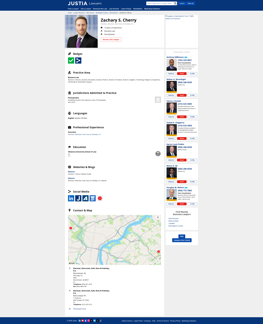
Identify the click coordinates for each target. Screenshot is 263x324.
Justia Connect (127, 321)
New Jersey (90, 13)
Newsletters (137, 9)
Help (154, 321)
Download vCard (79, 309)
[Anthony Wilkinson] (172, 64)
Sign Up (190, 3)
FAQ (181, 236)
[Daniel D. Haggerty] (172, 129)
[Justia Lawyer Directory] (77, 3)
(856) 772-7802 (185, 190)
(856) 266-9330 (185, 82)
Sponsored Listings (182, 52)
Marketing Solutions (152, 9)
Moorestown (114, 13)
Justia (70, 13)
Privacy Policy (175, 321)
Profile (192, 73)
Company (147, 321)
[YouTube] (82, 320)
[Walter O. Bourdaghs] (172, 86)
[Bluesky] (94, 320)
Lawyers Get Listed (182, 240)
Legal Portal (138, 321)
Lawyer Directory (79, 13)
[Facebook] (85, 320)
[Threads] (91, 320)
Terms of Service (163, 321)
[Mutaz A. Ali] (172, 172)
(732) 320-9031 (185, 60)
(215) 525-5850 (185, 104)
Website (71, 172)
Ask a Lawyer (86, 9)
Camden (172, 223)
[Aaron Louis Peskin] (172, 151)
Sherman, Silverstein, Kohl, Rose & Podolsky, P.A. (117, 24)
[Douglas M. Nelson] (172, 194)
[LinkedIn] (79, 320)
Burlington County (102, 13)
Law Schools (114, 9)
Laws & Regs (126, 9)
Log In (182, 3)
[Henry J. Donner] (172, 107)
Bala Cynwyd (173, 221)
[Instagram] (88, 320)
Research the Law (100, 9)
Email (182, 73)
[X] (97, 320)
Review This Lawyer (111, 39)
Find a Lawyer (73, 9)
